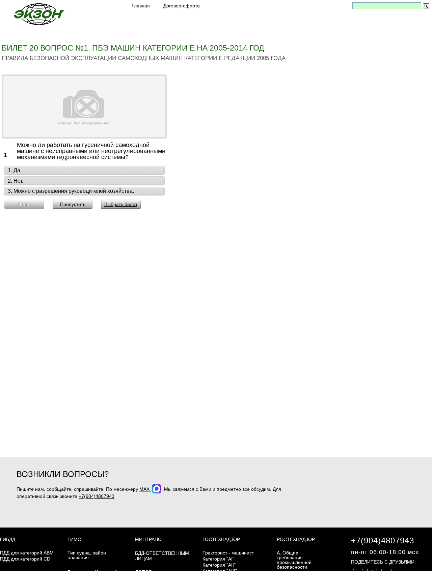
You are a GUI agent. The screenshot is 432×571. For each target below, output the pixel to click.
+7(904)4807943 (96, 496)
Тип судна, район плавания (87, 555)
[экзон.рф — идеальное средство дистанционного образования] (39, 14)
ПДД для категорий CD (25, 559)
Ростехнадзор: (296, 539)
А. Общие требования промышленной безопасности (294, 560)
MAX (145, 489)
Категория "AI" (218, 559)
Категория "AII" (219, 565)
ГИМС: (75, 539)
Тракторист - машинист (228, 552)
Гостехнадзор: (221, 539)
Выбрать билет (120, 204)
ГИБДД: (8, 539)
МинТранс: (149, 539)
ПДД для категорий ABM (27, 552)
